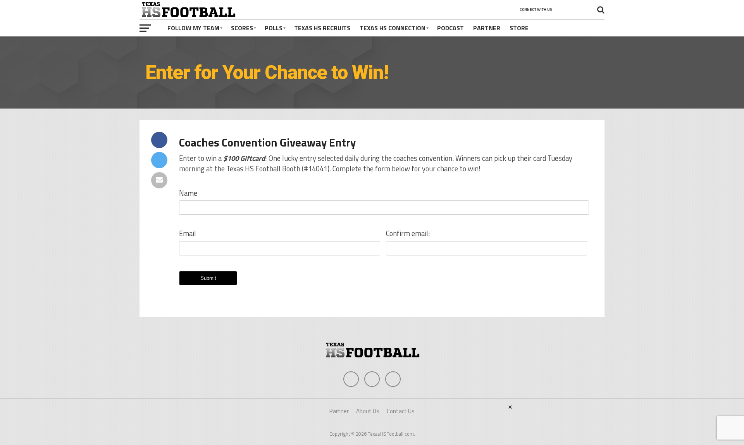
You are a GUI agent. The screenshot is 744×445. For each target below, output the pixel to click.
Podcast (450, 28)
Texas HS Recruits (322, 28)
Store (519, 28)
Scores (242, 28)
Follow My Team (193, 28)
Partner (486, 28)
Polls (273, 28)
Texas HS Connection (392, 28)
